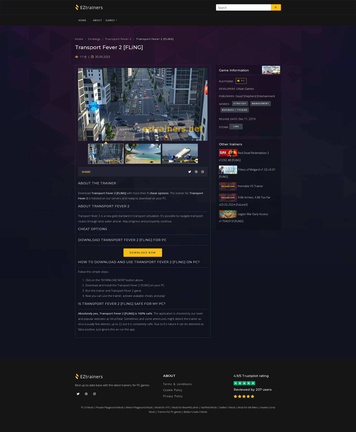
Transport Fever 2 (118, 39)
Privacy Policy (173, 396)
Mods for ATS (162, 407)
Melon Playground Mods (139, 407)
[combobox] (243, 7)
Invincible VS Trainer (250, 186)
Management (260, 103)
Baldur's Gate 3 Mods (195, 411)
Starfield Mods (209, 407)
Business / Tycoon (234, 110)
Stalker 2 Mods (227, 407)
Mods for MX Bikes (248, 407)
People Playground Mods (109, 407)
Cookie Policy (172, 390)
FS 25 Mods (87, 407)
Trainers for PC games (169, 411)
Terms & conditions (177, 384)
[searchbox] (245, 7)
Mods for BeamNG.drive (185, 407)
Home (82, 20)
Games (111, 20)
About (97, 20)
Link (236, 126)
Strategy (94, 39)
